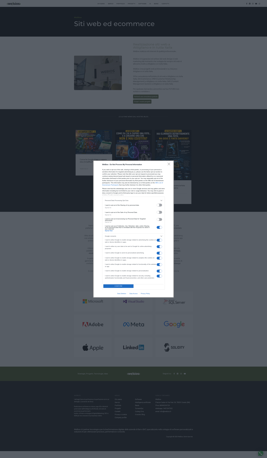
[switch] (159, 205)
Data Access (133, 293)
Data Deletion (121, 293)
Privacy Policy (145, 293)
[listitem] (133, 200)
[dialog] (133, 229)
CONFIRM (118, 286)
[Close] (170, 165)
